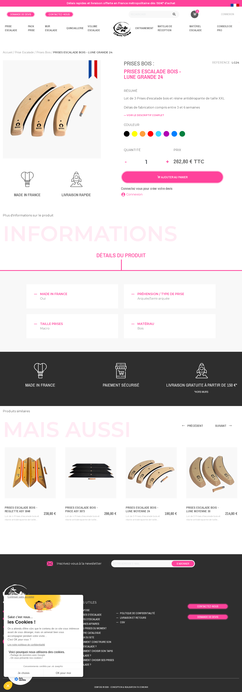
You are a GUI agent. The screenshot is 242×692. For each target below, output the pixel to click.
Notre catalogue (90, 633)
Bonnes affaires (89, 623)
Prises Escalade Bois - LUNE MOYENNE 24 (142, 509)
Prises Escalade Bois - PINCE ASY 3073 (81, 509)
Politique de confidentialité (137, 613)
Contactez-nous (59, 14)
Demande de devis (20, 14)
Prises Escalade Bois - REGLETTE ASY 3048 (21, 509)
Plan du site (86, 637)
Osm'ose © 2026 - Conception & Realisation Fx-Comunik (121, 687)
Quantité (132, 150)
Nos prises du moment (93, 628)
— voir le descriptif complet (144, 115)
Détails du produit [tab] (121, 255)
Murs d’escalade (89, 619)
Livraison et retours (133, 617)
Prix (177, 150)
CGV (122, 622)
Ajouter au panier (174, 177)
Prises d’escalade (90, 614)
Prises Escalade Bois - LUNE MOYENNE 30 (202, 509)
